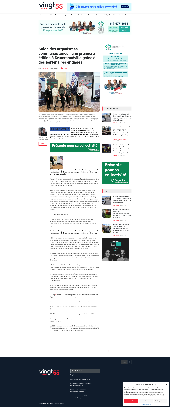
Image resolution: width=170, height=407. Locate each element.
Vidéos (115, 15)
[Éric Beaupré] (43, 131)
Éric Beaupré (64, 68)
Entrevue (120, 139)
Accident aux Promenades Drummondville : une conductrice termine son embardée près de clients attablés (121, 228)
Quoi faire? (122, 15)
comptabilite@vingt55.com (77, 397)
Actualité (115, 139)
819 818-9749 (86, 379)
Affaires (89, 15)
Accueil (42, 15)
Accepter (131, 401)
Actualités (50, 15)
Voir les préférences (160, 401)
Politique (125, 139)
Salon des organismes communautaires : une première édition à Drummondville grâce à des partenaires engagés (67, 56)
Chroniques (81, 15)
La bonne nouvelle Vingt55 (102, 15)
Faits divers (58, 15)
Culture (73, 15)
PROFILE (43, 143)
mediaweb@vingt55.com (77, 385)
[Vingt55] (51, 7)
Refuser (146, 401)
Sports (66, 15)
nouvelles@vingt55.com (77, 391)
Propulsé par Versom (48, 403)
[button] (166, 384)
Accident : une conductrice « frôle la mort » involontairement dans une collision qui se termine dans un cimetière (122, 213)
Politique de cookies (146, 404)
